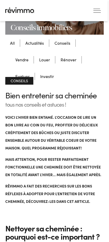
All (12, 43)
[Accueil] (19, 10)
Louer (44, 59)
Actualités (34, 43)
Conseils (62, 43)
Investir (47, 76)
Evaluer (22, 76)
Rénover (68, 59)
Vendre (22, 59)
